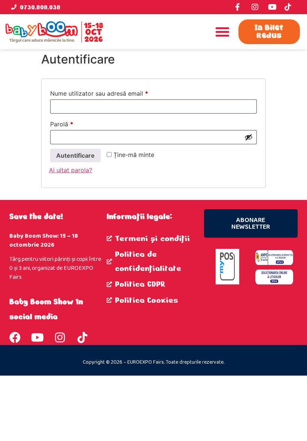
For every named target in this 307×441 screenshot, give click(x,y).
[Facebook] (15, 337)
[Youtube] (37, 337)
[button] (222, 32)
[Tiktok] (82, 337)
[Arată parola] (248, 137)
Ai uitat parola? (70, 170)
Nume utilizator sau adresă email (114, 92)
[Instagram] (60, 337)
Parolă (77, 123)
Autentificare (75, 155)
